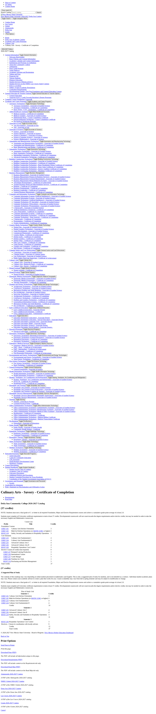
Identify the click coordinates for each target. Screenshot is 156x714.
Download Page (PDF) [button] (8, 652)
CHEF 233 (5, 538)
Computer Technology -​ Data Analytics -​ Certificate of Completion (36, 217)
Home (7, 38)
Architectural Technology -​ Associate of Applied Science (33, 286)
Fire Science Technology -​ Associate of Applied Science (32, 363)
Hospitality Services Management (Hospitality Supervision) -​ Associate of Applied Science (44, 395)
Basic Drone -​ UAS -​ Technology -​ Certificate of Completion (34, 109)
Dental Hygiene (14, 272)
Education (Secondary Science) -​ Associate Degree (31, 325)
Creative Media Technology (18, 225)
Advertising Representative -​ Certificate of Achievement (32, 182)
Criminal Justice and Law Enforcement (22, 250)
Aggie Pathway (14, 70)
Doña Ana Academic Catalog (15, 39)
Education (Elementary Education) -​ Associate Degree (32, 318)
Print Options (10, 34)
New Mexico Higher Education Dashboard (59, 633)
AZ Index (8, 4)
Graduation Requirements (18, 89)
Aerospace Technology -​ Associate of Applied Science (32, 106)
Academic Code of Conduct (18, 471)
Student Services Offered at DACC (21, 82)
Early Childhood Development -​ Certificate (28, 312)
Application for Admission (14, 485)
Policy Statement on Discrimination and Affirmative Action (25, 487)
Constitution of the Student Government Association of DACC (30, 479)
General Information (12, 55)
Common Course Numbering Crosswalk (18, 99)
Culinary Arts (9, 43)
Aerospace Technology (17, 104)
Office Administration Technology (20, 405)
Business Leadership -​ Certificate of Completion (30, 190)
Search (39, 12)
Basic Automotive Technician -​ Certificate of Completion (33, 153)
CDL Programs (14, 459)
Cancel (3, 710)
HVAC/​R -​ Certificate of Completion (26, 381)
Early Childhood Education (18, 308)
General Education (15, 95)
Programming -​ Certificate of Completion (27, 221)
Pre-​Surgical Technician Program (25, 121)
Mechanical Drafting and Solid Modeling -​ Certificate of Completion (36, 304)
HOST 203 (5, 547)
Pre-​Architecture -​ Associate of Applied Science (30, 292)
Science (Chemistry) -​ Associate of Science (28, 135)
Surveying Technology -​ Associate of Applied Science (32, 294)
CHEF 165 (5, 531)
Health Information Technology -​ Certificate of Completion (33, 375)
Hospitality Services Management (20, 393)
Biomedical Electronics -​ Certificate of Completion (30, 339)
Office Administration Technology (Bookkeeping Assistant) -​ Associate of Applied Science (44, 409)
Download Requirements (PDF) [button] (11, 660)
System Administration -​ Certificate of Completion (30, 223)
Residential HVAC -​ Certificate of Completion (29, 383)
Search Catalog (6, 12)
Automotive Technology (17, 149)
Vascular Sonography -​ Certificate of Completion (30, 282)
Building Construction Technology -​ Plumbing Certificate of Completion (38, 171)
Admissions (13, 66)
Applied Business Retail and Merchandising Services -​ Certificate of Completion (40, 184)
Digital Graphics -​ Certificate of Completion (28, 239)
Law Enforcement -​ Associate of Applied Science (30, 256)
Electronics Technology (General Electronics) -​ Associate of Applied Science (39, 337)
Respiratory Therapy (16, 437)
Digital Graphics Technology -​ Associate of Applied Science (34, 229)
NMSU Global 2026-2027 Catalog (12, 681)
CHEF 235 (5, 543)
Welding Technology (16, 447)
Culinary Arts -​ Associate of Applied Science (29, 262)
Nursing (12, 399)
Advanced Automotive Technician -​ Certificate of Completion (34, 157)
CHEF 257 (7, 557)
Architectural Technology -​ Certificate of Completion (31, 296)
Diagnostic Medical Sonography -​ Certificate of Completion (34, 280)
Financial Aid (13, 76)
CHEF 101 (5, 529)
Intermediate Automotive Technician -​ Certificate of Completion (35, 155)
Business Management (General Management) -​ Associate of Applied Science (39, 179)
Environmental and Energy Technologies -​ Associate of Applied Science (38, 357)
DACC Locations (15, 86)
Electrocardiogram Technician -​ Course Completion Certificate (34, 119)
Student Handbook (11, 467)
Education (12, 316)
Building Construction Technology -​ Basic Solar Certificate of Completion (38, 167)
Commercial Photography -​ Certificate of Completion (31, 233)
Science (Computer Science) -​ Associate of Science (31, 137)
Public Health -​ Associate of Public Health (28, 427)
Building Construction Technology (21, 159)
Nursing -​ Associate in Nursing (24, 401)
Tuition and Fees (14, 74)
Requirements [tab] (9, 497)
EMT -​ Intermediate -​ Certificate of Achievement (30, 349)
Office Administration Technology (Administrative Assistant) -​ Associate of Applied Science (44, 408)
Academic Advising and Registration (21, 72)
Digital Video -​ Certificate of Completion (27, 241)
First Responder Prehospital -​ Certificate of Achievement (32, 353)
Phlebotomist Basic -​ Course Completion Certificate (31, 117)
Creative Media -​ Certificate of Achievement (28, 235)
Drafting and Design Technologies (20, 284)
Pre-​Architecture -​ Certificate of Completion (28, 306)
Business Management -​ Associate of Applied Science (32, 175)
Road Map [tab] (8, 499)
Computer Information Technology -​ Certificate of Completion (34, 215)
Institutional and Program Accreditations (22, 63)
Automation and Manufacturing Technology (24, 141)
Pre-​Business (13, 421)
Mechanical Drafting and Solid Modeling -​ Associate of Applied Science (38, 290)
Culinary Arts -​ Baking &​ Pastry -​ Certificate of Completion (33, 264)
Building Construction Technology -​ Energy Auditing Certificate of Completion (40, 169)
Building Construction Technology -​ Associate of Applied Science (36, 161)
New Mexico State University (11, 16)
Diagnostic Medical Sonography (20, 276)
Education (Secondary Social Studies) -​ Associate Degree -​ (33, 327)
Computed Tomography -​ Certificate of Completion (31, 435)
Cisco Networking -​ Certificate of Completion (29, 211)
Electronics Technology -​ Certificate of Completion (31, 341)
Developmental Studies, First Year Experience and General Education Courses (35, 91)
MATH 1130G (38, 531)
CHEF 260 (7, 559)
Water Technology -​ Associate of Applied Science (30, 444)
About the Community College (19, 65)
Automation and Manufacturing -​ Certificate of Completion (33, 145)
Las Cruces (9, 24)
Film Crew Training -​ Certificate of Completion (29, 242)
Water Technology (15, 441)
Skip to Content (10, 3)
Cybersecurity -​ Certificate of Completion (27, 219)
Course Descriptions (12, 465)
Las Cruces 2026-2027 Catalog (11, 696)
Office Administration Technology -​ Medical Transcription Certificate (37, 419)
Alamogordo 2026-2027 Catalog (12, 674)
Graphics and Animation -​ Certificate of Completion (31, 246)
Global (7, 26)
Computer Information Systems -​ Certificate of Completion (33, 213)
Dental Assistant (14, 268)
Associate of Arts (15, 123)
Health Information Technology (19, 371)
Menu (20, 18)
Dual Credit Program (16, 68)
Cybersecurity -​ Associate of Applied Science (29, 208)
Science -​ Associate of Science (24, 131)
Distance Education (15, 80)
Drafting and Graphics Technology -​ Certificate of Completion (34, 300)
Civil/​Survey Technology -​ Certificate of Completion (31, 298)
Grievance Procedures (16, 473)
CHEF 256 (7, 554)
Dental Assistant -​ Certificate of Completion (28, 270)
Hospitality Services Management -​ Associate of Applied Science (35, 397)
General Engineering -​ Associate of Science (28, 369)
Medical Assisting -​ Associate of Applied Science (30, 116)
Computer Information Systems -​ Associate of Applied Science (34, 198)
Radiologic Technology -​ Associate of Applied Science (32, 433)
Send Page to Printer (8, 645)
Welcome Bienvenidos (16, 57)
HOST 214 (7, 561)
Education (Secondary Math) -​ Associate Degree (30, 323)
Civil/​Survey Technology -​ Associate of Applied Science (32, 288)
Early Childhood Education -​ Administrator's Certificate (32, 313)
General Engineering (16, 367)
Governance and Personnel (14, 481)
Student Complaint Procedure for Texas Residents (26, 477)
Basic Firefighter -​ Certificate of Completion (28, 365)
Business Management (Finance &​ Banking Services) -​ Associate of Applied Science (42, 177)
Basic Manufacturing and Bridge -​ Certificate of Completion (34, 147)
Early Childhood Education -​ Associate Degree (29, 310)
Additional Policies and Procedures (21, 475)
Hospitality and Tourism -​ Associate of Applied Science (32, 387)
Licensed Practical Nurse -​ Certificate (26, 403)
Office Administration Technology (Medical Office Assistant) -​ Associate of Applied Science (44, 411)
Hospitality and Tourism (17, 385)
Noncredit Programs (12, 454)
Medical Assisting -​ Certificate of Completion (29, 114)
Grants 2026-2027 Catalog (10, 703)
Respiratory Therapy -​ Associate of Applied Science (31, 439)
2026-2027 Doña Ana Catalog (31, 16)
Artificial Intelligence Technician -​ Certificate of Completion (34, 210)
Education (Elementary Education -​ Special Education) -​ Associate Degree (38, 320)
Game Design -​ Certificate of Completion (27, 244)
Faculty (11, 483)
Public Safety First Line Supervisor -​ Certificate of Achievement (35, 258)
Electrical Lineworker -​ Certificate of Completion (30, 331)
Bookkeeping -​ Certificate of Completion (27, 413)
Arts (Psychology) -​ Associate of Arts (26, 125)
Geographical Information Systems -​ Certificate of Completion (34, 302)
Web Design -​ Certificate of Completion (27, 248)
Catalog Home (10, 6)
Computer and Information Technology (22, 194)
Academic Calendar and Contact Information (24, 61)
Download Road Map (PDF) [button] (10, 667)
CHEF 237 (7, 552)
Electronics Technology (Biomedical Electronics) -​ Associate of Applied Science (40, 335)
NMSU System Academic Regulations (22, 88)
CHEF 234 (5, 540)
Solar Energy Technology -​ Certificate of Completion (31, 359)
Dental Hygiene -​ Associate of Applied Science (29, 274)
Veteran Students (15, 78)
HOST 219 (5, 533)
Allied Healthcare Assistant (18, 112)
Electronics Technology (17, 333)
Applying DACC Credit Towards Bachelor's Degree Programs (30, 97)
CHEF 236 (5, 545)
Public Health (13, 425)
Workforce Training (15, 463)
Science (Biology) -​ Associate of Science (27, 133)
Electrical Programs (15, 329)
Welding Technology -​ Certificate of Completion (30, 452)
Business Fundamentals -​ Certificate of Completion (31, 188)
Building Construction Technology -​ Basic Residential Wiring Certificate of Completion (43, 165)
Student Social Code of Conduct (20, 469)
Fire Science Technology (17, 361)
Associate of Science (16, 129)
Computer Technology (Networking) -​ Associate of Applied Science (36, 204)
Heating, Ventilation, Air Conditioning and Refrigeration (28, 377)
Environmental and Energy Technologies (23, 355)
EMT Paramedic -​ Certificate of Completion (28, 351)
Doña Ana (8, 30)
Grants (7, 32)
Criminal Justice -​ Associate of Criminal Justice (29, 254)
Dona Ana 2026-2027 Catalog (11, 688)
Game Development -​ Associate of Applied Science (31, 231)
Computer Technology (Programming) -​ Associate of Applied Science (37, 206)
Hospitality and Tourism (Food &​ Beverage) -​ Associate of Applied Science (39, 389)
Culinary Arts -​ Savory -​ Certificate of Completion (30, 266)
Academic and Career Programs (15, 41)
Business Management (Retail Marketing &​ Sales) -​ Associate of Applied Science (41, 181)
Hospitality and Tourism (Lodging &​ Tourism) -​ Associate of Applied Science (39, 391)
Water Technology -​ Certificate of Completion (29, 445)
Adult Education (14, 456)
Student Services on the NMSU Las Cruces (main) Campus (29, 84)
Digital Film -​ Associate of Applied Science (28, 227)
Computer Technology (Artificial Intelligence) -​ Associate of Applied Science (39, 200)
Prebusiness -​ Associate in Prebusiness (26, 423)
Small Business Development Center (21, 461)
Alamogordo (9, 28)
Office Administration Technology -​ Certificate (29, 415)
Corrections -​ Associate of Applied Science (28, 252)
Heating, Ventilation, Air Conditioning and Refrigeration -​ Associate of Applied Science (43, 379)
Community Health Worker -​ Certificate (27, 429)
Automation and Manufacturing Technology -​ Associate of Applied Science (39, 143)
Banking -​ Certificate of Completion (26, 186)
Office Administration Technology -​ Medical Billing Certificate (35, 417)
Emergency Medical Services (19, 343)
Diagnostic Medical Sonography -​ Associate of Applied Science (35, 278)
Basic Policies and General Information (22, 59)
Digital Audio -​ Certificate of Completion (27, 237)
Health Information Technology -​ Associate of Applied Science (35, 373)
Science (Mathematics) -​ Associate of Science (29, 139)
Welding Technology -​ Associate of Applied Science (31, 450)
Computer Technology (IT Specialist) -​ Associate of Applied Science (36, 202)
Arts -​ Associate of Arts (21, 127)
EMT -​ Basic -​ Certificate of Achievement (28, 347)
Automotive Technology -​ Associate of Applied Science (32, 151)
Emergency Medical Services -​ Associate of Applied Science (34, 345)
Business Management (16, 173)
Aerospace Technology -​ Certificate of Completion (30, 108)
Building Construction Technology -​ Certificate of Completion (34, 163)
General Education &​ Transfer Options (18, 93)
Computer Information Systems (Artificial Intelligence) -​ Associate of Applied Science (42, 196)
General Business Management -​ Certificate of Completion (33, 192)
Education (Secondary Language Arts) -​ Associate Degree (33, 321)
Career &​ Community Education (20, 458)
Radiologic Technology (17, 431)
